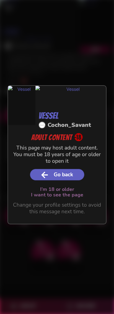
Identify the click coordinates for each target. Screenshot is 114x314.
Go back (63, 174)
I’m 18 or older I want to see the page (57, 192)
